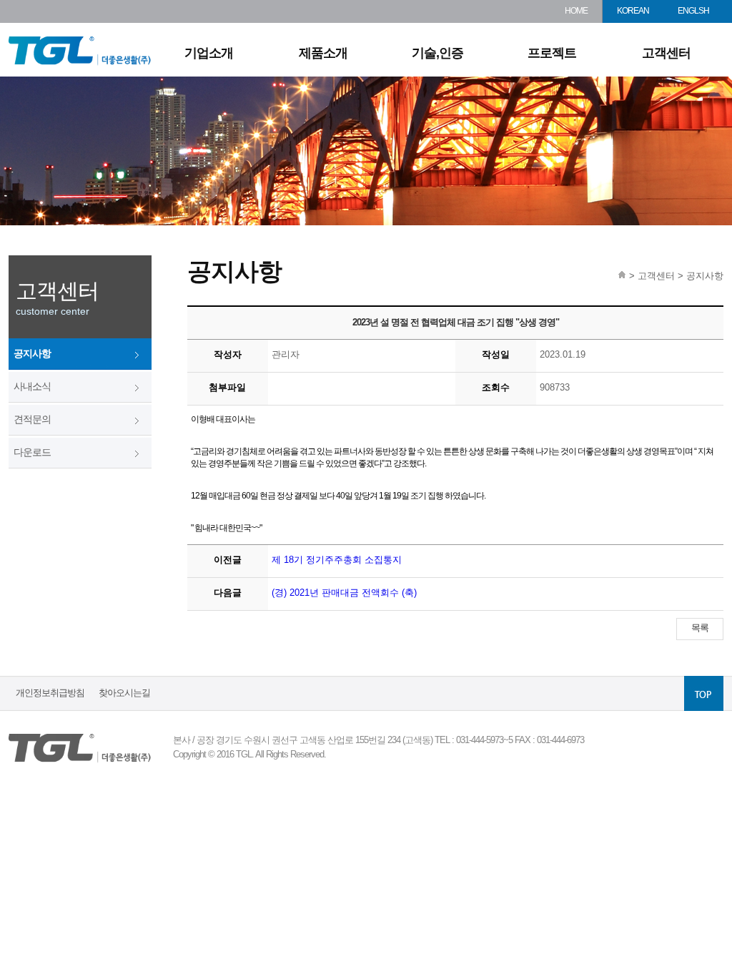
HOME (576, 11)
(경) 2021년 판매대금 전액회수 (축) (344, 592)
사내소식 (32, 386)
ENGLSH (693, 11)
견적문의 (32, 419)
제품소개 (323, 53)
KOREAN (633, 11)
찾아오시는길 (124, 692)
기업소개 (208, 53)
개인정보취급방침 (50, 692)
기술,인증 (437, 53)
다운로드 (32, 452)
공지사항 (32, 353)
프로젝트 (552, 53)
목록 (699, 627)
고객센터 (666, 53)
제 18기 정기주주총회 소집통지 (337, 559)
